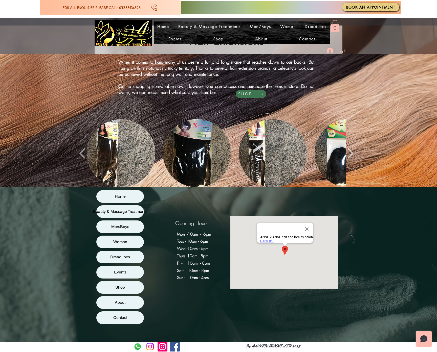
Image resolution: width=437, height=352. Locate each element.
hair (158, 62)
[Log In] (328, 51)
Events (120, 272)
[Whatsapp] (138, 346)
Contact (120, 317)
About (120, 302)
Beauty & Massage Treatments (120, 211)
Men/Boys (120, 226)
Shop (120, 287)
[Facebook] (175, 346)
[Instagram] (150, 346)
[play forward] (350, 153)
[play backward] (82, 153)
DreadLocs (120, 257)
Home (120, 196)
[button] (335, 26)
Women (120, 241)
